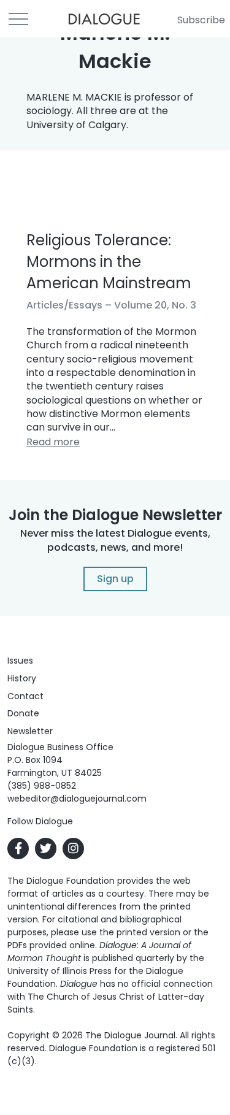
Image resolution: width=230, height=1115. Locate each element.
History (21, 678)
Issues (20, 660)
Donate (23, 713)
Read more (53, 442)
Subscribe (201, 20)
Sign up (115, 579)
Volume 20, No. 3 (155, 305)
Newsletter (30, 731)
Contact (25, 696)
